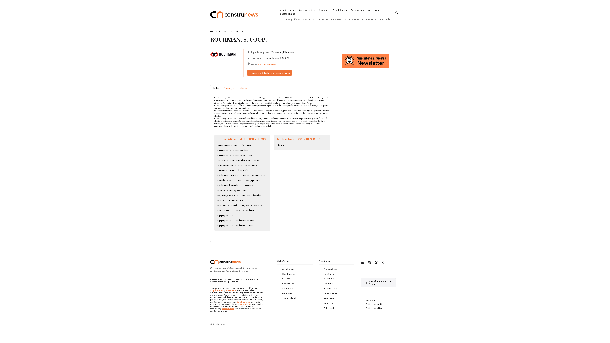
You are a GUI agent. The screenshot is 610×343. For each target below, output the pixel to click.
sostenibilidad (228, 308)
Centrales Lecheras (225, 180)
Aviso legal (370, 300)
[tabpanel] (272, 163)
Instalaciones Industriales (227, 175)
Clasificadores (223, 210)
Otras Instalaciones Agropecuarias (231, 190)
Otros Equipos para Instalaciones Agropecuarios (237, 165)
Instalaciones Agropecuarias (253, 175)
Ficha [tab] (216, 88)
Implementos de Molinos (252, 205)
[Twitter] (376, 263)
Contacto (328, 303)
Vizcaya (280, 145)
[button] (396, 13)
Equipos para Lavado (225, 215)
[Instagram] (369, 263)
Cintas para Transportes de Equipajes (232, 170)
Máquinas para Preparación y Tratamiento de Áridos (239, 195)
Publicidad (329, 308)
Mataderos (248, 185)
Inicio (212, 31)
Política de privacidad (375, 304)
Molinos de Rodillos (235, 200)
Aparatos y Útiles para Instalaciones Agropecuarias (238, 160)
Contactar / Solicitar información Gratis (269, 72)
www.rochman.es (267, 63)
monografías (244, 304)
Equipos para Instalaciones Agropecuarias (234, 155)
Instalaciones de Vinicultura (228, 185)
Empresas (222, 31)
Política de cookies (374, 308)
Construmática (243, 302)
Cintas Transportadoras (227, 145)
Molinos (220, 200)
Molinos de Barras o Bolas (227, 205)
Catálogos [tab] (229, 88)
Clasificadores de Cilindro (243, 210)
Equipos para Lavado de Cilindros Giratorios (235, 220)
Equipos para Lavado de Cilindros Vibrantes (235, 225)
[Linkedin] (362, 263)
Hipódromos (246, 145)
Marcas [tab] (243, 88)
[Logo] (241, 262)
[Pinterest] (383, 263)
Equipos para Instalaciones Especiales (232, 150)
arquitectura (217, 290)
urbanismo (230, 290)
